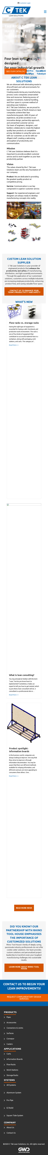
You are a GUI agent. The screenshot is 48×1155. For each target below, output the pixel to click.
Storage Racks (12, 1075)
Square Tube (39, 72)
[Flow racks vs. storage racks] (24, 311)
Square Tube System (15, 1115)
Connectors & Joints (15, 1028)
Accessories (11, 1023)
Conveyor (10, 1039)
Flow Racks (11, 1065)
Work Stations (12, 1070)
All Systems (11, 1085)
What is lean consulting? (21, 675)
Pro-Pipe (31, 72)
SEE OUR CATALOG (15, 71)
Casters (10, 1044)
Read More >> (14, 345)
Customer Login (24, 3)
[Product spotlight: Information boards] (24, 723)
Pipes (9, 1017)
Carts (9, 1054)
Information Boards (15, 1059)
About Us (10, 1127)
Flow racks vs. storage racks (24, 323)
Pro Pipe (10, 1100)
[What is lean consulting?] (24, 587)
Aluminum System (14, 1093)
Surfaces (10, 1033)
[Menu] (45, 11)
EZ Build (27, 72)
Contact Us (11, 1133)
